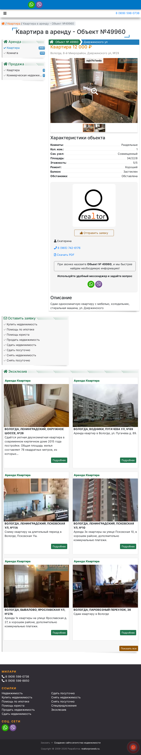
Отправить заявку (95, 233)
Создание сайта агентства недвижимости (77, 742)
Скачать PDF (65, 254)
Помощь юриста (13, 705)
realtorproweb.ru (90, 748)
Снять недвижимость (66, 697)
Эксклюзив (58, 709)
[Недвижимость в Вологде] (3, 23)
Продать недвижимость (18, 709)
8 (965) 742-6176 (68, 248)
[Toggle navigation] (4, 13)
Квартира (13, 23)
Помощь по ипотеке (15, 701)
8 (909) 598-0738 (127, 13)
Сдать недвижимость (16, 713)
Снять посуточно (63, 701)
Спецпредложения (64, 705)
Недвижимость (12, 693)
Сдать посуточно (63, 693)
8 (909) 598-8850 (16, 680)
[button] (94, 89)
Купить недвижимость (17, 697)
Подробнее (59, 460)
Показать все (129, 648)
